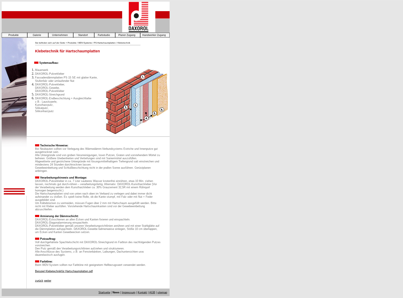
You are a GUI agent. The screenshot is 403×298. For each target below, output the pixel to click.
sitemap (162, 292)
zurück (39, 280)
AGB (152, 292)
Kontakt (142, 292)
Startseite (104, 292)
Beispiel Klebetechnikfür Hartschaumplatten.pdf (64, 271)
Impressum (128, 292)
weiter (47, 280)
